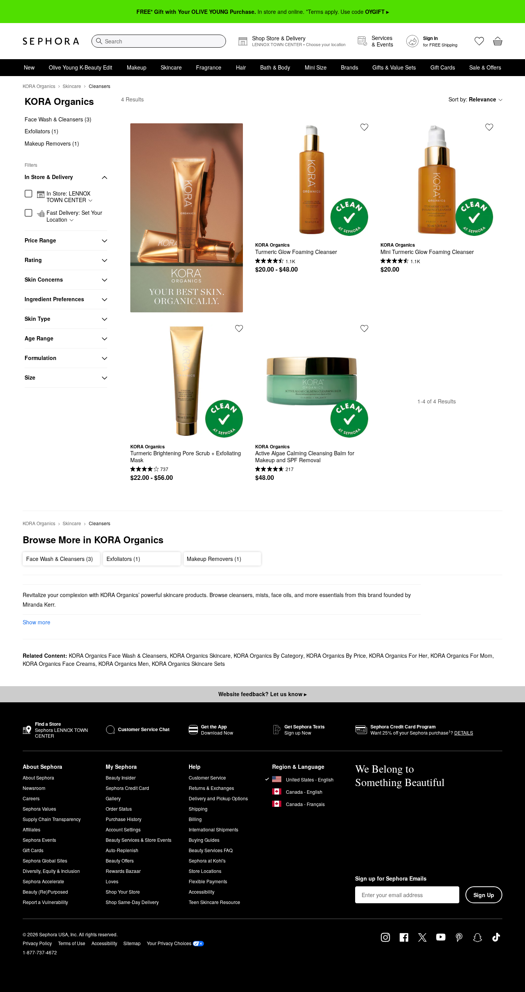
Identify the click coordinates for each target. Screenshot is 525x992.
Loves (112, 881)
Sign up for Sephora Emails (391, 878)
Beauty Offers (120, 860)
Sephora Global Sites (45, 860)
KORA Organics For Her (398, 655)
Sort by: (472, 99)
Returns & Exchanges (211, 788)
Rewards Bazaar (123, 871)
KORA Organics (39, 86)
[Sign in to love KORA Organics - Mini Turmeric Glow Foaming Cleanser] (489, 127)
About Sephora (38, 777)
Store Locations (205, 871)
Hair (241, 67)
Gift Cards (442, 67)
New (29, 67)
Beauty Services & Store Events (138, 839)
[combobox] (158, 41)
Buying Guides (204, 839)
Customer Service (207, 777)
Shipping (198, 808)
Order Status (119, 808)
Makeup (136, 67)
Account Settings (123, 829)
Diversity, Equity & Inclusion (51, 871)
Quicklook (311, 230)
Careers (31, 798)
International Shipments (213, 829)
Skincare (171, 67)
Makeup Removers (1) (52, 143)
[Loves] (479, 41)
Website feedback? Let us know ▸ (262, 694)
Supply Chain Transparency (52, 819)
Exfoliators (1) (41, 131)
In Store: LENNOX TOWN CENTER (68, 197)
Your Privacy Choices (169, 943)
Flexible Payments (208, 881)
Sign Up (483, 895)
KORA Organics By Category (268, 655)
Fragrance (208, 67)
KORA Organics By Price (336, 655)
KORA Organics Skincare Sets (188, 663)
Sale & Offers (485, 67)
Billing (195, 819)
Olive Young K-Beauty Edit (80, 67)
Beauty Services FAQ (211, 850)
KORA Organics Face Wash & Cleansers (118, 655)
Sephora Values (39, 808)
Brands (349, 67)
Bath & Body (275, 67)
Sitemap (132, 943)
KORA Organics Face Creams (59, 663)
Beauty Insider (121, 777)
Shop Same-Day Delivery (132, 902)
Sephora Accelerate (43, 881)
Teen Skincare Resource (214, 902)
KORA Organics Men (123, 663)
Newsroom (34, 788)
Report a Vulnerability (45, 902)
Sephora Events (39, 839)
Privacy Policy (37, 943)
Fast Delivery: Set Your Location (74, 216)
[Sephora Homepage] (51, 41)
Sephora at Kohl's (207, 860)
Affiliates (31, 829)
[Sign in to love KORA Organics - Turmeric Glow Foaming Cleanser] (364, 127)
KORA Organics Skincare (200, 655)
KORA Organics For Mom (461, 655)
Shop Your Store (123, 891)
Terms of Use (71, 943)
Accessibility (201, 891)
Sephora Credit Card (127, 788)
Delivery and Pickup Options (218, 798)
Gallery (113, 798)
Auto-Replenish (122, 850)
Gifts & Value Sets (394, 67)
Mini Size (316, 67)
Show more (36, 622)
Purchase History (123, 819)
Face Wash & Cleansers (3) (58, 119)
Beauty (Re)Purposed (45, 891)
